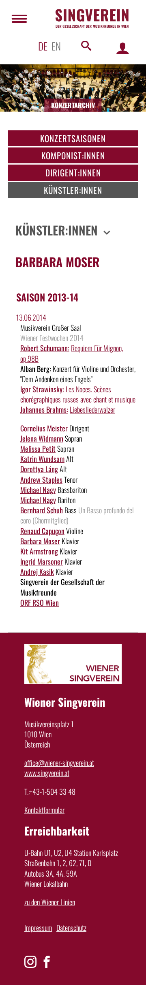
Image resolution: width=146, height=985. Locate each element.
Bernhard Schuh (41, 510)
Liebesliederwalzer (92, 409)
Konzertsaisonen (73, 138)
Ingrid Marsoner (41, 561)
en (56, 45)
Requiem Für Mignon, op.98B (71, 353)
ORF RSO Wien (39, 602)
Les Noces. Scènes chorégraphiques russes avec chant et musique (77, 394)
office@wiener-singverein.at (59, 762)
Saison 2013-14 (47, 297)
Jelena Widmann (41, 438)
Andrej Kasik (37, 571)
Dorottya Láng (39, 469)
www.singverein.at (46, 772)
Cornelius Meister (44, 428)
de (42, 45)
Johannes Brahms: (44, 409)
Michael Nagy (38, 489)
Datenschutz (71, 927)
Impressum (38, 927)
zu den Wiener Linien (49, 902)
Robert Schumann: (44, 348)
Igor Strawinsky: (42, 389)
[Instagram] (30, 962)
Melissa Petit (38, 448)
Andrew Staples (41, 479)
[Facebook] (47, 962)
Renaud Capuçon (42, 530)
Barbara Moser (40, 541)
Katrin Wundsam (42, 458)
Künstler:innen (73, 190)
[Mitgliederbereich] (123, 48)
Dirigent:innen (73, 172)
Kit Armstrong (39, 551)
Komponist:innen (73, 155)
